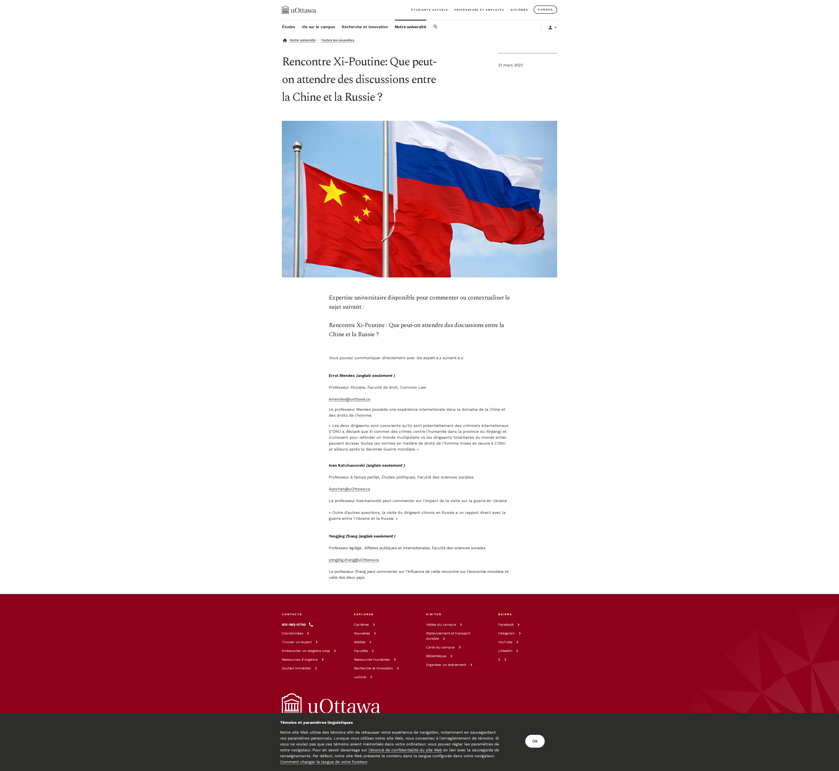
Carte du (440, 647)
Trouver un (297, 642)
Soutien (296, 668)
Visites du (441, 624)
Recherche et (373, 668)
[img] (299, 9)
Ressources (300, 659)
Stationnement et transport (448, 636)
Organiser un (446, 665)
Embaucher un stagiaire (306, 651)
